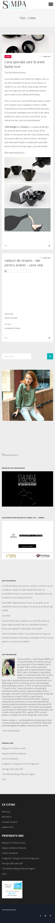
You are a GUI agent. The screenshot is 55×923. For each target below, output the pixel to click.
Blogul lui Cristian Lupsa (13, 748)
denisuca (6, 811)
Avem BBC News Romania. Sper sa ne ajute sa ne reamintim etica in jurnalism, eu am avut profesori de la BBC (27, 606)
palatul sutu (7, 827)
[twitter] (45, 916)
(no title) (6, 615)
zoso (4, 779)
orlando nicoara (9, 822)
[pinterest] (50, 916)
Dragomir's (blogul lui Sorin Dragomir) (20, 763)
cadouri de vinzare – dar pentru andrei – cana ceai (23, 262)
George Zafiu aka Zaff (12, 769)
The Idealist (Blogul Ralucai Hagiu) (18, 774)
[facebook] (40, 916)
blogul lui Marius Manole (14, 753)
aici (22, 152)
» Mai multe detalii (10, 730)
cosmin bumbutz (10, 758)
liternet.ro (7, 816)
